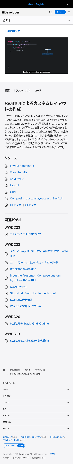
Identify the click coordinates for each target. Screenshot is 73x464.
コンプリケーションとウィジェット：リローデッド (34, 262)
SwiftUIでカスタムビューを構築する (29, 340)
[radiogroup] (14, 445)
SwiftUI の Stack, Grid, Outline (29, 323)
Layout (14, 185)
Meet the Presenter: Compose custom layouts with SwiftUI (35, 278)
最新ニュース (7, 437)
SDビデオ (30, 205)
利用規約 (6, 458)
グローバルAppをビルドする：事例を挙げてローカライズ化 (39, 254)
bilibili (52, 437)
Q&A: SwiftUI (18, 287)
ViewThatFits (18, 172)
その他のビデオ (13, 31)
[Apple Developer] (10, 12)
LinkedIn (60, 437)
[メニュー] (69, 12)
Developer (15, 370)
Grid (13, 192)
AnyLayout (17, 179)
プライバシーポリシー (21, 458)
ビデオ (7, 20)
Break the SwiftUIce (23, 269)
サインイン (60, 12)
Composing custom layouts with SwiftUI (36, 198)
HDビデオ (15, 205)
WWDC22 (40, 370)
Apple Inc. (25, 454)
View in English (36, 4)
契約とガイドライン (39, 458)
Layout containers (22, 166)
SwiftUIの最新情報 (21, 300)
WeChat (6, 440)
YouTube (15, 440)
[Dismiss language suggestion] (67, 4)
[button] (51, 12)
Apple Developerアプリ (31, 437)
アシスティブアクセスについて (25, 234)
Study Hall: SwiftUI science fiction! (33, 293)
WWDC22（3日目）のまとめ (25, 306)
